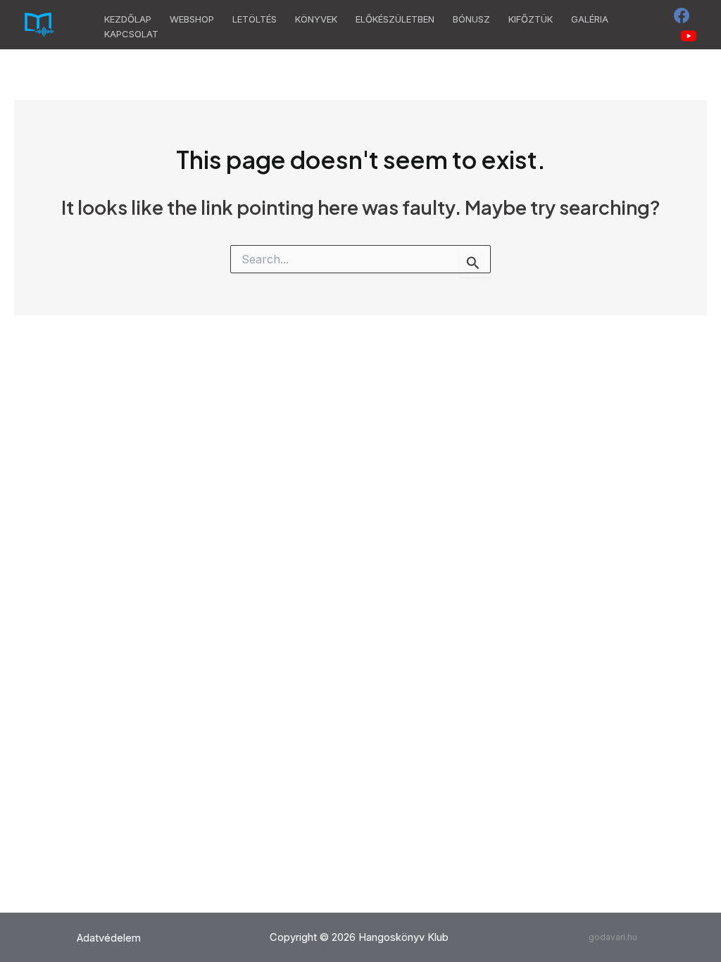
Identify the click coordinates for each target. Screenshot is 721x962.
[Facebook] (681, 15)
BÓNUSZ (471, 19)
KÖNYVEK (316, 19)
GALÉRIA (589, 19)
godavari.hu (613, 937)
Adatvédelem (109, 938)
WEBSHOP (192, 19)
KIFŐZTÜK (530, 19)
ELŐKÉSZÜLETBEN (395, 19)
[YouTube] (688, 36)
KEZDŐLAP (127, 19)
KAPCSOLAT (131, 33)
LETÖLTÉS (254, 19)
